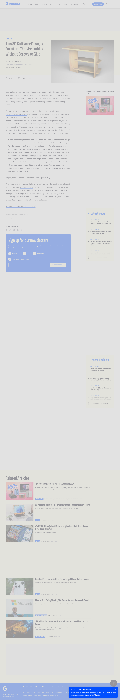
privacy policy (95, 694)
